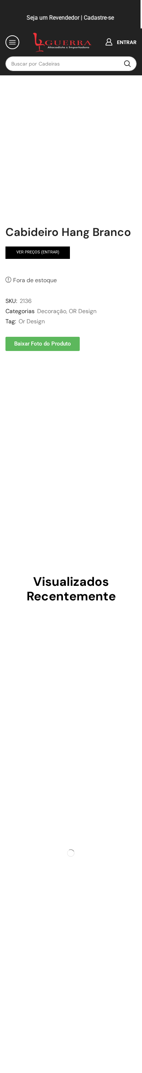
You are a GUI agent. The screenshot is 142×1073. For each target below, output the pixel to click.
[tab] (21, 379)
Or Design (32, 321)
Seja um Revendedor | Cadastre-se (69, 17)
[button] (12, 42)
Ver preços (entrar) (37, 252)
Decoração (51, 311)
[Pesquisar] (127, 64)
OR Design (82, 311)
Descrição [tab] (22, 379)
